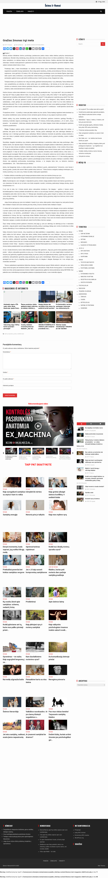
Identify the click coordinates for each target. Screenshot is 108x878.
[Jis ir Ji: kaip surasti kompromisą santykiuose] (35, 564)
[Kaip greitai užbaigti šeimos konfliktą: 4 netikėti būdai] (58, 487)
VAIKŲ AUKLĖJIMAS (87, 265)
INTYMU (83, 239)
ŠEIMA (28, 45)
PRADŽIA (9, 11)
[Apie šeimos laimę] (58, 597)
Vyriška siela (89, 492)
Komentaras (7, 352)
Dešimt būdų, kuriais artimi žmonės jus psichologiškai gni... (60, 737)
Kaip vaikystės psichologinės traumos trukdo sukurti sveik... (58, 627)
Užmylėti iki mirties (34, 492)
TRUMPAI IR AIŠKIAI (85, 291)
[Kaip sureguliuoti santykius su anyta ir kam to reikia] (12, 487)
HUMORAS (84, 308)
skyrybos (10, 333)
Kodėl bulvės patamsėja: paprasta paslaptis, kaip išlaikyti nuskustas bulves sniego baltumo (91, 114)
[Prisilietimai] (35, 597)
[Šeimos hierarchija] (12, 706)
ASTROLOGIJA (85, 302)
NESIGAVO (84, 242)
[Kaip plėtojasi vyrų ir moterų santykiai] (35, 619)
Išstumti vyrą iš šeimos (92, 498)
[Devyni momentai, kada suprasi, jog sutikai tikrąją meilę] (12, 542)
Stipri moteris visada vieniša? (94, 486)
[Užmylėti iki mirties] (35, 487)
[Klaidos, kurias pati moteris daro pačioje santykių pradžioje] (58, 564)
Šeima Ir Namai (53, 5)
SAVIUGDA (82, 288)
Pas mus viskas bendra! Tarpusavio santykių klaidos (58, 714)
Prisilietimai (31, 602)
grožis (15, 333)
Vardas (5, 372)
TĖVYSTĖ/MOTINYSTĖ (87, 262)
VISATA (83, 299)
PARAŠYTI (31, 11)
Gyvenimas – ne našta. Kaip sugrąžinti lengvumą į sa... (14, 659)
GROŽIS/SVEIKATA (86, 282)
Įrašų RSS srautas (80, 832)
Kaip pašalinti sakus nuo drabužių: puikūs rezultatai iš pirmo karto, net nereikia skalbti (53, 847)
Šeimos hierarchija (10, 712)
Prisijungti (78, 830)
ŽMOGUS (83, 296)
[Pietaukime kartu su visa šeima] (35, 674)
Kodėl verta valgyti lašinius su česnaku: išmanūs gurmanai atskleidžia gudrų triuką (94, 478)
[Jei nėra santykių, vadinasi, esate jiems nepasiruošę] (12, 729)
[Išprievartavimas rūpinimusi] (35, 542)
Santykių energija (10, 515)
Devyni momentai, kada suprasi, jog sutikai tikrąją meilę (13, 549)
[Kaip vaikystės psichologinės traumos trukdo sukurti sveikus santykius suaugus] (58, 619)
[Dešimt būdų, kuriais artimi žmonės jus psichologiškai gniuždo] (58, 729)
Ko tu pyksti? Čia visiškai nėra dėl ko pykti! (91, 109)
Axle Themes (101, 865)
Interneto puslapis (8, 385)
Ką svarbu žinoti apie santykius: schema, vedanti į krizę (11, 604)
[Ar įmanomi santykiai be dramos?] (35, 729)
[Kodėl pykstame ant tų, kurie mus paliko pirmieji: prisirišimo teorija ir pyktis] (12, 619)
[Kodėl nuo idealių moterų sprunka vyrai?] (58, 542)
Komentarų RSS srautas (82, 835)
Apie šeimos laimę (56, 602)
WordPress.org (79, 838)
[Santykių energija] (12, 510)
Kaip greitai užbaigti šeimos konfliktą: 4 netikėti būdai (57, 494)
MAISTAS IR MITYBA (87, 276)
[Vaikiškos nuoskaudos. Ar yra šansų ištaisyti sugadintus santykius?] (35, 706)
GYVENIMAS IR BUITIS (87, 274)
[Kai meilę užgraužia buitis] (12, 674)
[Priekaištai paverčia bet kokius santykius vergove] (12, 564)
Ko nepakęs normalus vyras (94, 428)
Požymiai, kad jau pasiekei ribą (88, 130)
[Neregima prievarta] (58, 674)
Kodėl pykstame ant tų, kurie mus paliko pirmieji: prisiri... (13, 627)
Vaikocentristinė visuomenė (94, 434)
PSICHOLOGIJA (83, 285)
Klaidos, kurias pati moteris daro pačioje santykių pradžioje (57, 572)
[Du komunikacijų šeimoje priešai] (58, 651)
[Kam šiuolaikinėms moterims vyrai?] (35, 651)
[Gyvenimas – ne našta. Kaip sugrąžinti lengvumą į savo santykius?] (12, 651)
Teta (41, 835)
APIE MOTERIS (85, 251)
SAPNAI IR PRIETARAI (87, 305)
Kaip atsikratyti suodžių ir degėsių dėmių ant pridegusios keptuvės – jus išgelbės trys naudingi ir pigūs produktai (92, 146)
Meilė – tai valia (51, 851)
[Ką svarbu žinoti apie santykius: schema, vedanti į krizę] (12, 597)
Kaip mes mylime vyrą (58, 515)
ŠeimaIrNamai (19, 45)
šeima (6, 333)
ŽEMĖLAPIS (19, 11)
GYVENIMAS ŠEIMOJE (87, 236)
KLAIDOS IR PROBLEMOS (37, 45)
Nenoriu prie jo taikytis (35, 515)
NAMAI (81, 271)
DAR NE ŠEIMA (53, 567)
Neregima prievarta (57, 679)
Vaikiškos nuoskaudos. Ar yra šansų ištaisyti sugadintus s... (37, 714)
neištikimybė (20, 333)
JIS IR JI (81, 248)
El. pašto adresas (8, 379)
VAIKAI (81, 259)
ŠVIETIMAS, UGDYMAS (87, 268)
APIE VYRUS (84, 253)
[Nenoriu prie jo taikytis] (35, 510)
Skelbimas (43, 844)
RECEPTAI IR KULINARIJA (88, 279)
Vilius (41, 851)
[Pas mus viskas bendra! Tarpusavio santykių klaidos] (58, 706)
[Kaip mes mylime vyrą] (58, 510)
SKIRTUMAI (84, 256)
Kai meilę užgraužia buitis (13, 679)
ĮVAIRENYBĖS (83, 294)
